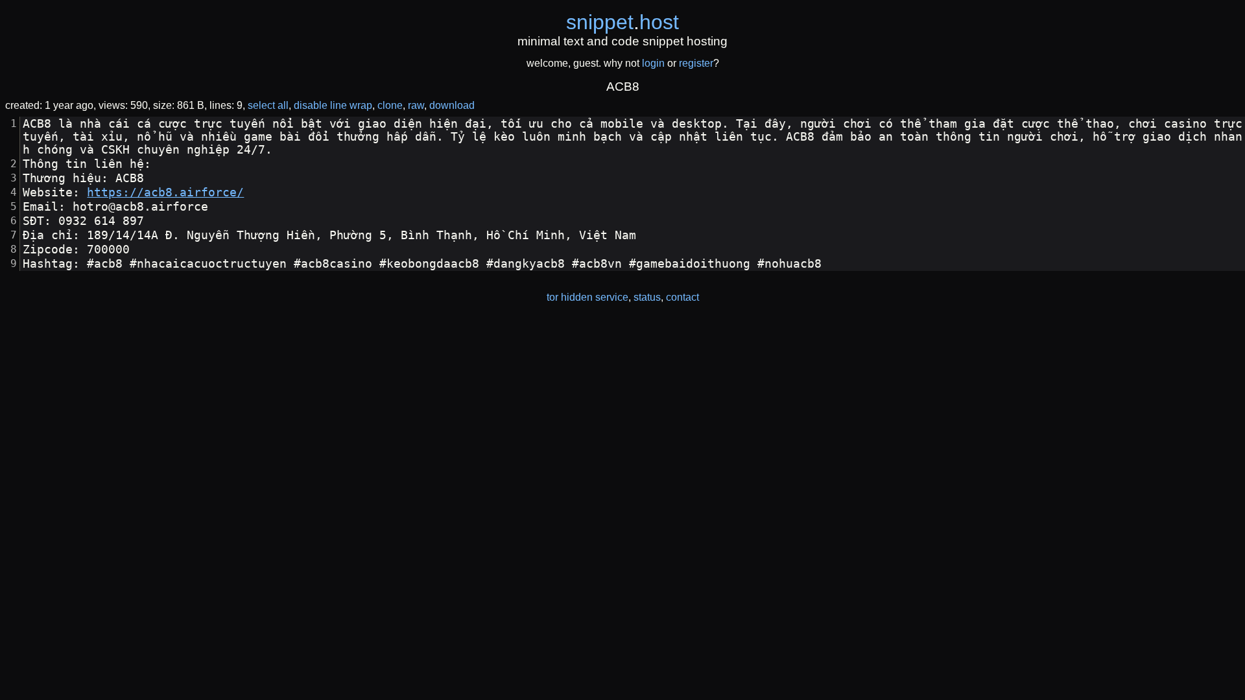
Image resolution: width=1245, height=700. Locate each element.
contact (682, 297)
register (696, 63)
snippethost (622, 22)
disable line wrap (333, 105)
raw (416, 105)
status (647, 297)
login (653, 63)
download (452, 105)
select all (268, 105)
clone (390, 105)
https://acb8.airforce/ (165, 192)
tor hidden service (587, 297)
